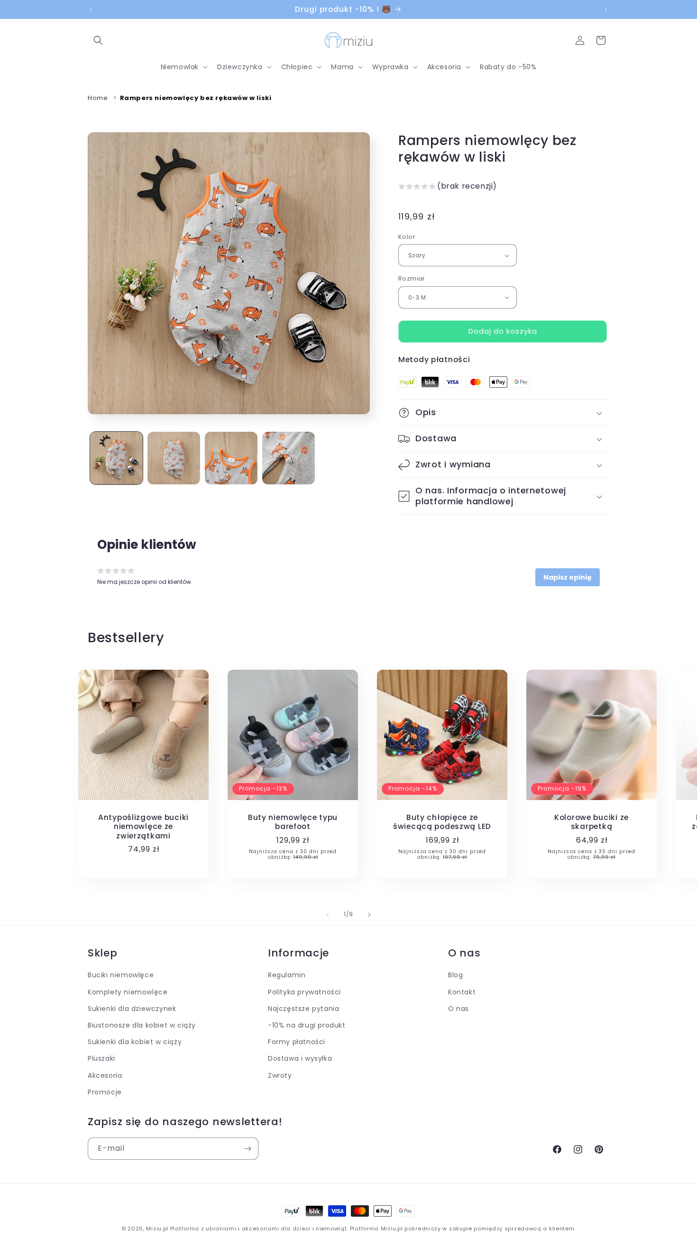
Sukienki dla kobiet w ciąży (135, 1042)
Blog (455, 975)
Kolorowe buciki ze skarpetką (591, 822)
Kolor (406, 236)
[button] (98, 40)
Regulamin (286, 975)
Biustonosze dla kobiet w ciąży (142, 1025)
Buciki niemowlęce (121, 975)
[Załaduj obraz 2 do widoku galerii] (173, 458)
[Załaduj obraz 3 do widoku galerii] (231, 458)
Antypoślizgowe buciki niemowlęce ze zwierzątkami (143, 826)
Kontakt (462, 992)
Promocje (105, 1092)
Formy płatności (296, 1042)
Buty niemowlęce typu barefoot (293, 822)
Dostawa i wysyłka (300, 1059)
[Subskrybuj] (247, 1149)
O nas (458, 1009)
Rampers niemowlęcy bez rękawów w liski (196, 97)
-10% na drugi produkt (307, 1025)
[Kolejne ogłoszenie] (606, 9)
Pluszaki (101, 1059)
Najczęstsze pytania (303, 1009)
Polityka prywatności (304, 992)
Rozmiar (411, 278)
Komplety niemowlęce (127, 992)
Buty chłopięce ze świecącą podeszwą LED (442, 822)
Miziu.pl (157, 1228)
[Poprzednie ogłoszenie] (91, 9)
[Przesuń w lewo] (327, 914)
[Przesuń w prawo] (369, 914)
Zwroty (280, 1075)
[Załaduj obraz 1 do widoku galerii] (116, 458)
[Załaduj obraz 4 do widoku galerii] (288, 458)
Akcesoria (105, 1075)
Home (98, 97)
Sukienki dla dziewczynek (132, 1009)
